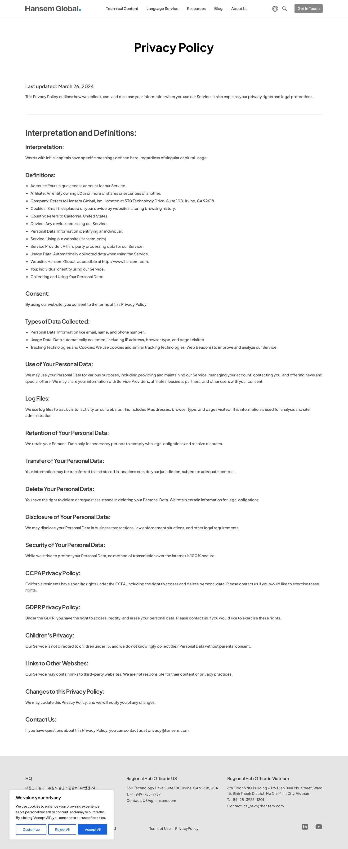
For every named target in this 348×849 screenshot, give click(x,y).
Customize (31, 829)
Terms (160, 828)
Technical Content (122, 8)
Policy (186, 828)
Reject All (62, 829)
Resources (196, 8)
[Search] (284, 8)
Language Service (162, 8)
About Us (239, 8)
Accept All (93, 829)
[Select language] (275, 8)
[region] (61, 815)
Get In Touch (309, 8)
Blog (218, 8)
